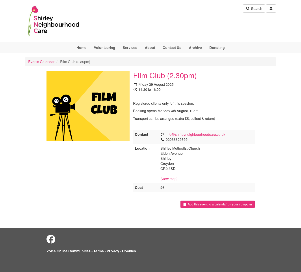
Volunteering (104, 47)
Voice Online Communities (68, 250)
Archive (195, 47)
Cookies (129, 250)
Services (130, 47)
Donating (217, 47)
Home (81, 47)
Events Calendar (41, 61)
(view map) (169, 178)
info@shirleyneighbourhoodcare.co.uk (195, 134)
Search (256, 8)
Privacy (113, 250)
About (150, 47)
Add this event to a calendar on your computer (219, 204)
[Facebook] (50, 239)
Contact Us (172, 47)
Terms (98, 250)
